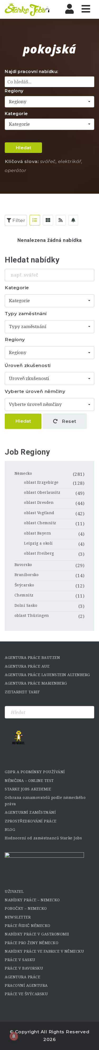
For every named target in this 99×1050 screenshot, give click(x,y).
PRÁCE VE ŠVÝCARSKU (26, 994)
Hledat (23, 147)
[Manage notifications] (14, 1036)
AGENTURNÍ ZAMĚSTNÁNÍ (30, 812)
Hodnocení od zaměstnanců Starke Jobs (43, 838)
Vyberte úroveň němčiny (35, 391)
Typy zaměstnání (26, 313)
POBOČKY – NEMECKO (26, 908)
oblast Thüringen (32, 615)
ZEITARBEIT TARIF (22, 692)
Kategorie (16, 113)
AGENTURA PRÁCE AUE (27, 666)
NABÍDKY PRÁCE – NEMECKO (32, 900)
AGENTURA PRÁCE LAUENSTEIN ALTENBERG (47, 675)
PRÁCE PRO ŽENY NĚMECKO (31, 943)
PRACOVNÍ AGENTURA (26, 985)
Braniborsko (27, 575)
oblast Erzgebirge (41, 482)
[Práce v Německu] (27, 9)
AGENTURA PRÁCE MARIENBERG (36, 683)
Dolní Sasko (26, 605)
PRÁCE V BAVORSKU (24, 968)
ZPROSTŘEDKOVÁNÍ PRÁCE (30, 821)
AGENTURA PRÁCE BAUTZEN (32, 657)
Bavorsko (23, 565)
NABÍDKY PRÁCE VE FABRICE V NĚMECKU (44, 951)
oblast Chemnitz (40, 523)
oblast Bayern (37, 533)
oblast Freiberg (39, 553)
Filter (18, 220)
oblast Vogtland (39, 513)
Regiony (14, 90)
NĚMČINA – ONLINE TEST (29, 781)
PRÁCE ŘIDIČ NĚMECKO (27, 926)
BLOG (10, 829)
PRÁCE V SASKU (20, 960)
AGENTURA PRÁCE (22, 977)
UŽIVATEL (14, 891)
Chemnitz (24, 595)
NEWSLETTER (18, 917)
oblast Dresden (39, 502)
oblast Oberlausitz (42, 492)
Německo (23, 473)
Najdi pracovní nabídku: (31, 71)
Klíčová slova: (22, 161)
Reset (68, 421)
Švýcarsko (24, 585)
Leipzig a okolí (38, 543)
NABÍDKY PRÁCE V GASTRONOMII (37, 934)
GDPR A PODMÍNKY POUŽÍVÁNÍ (35, 772)
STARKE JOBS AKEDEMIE (28, 789)
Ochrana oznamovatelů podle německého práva (45, 800)
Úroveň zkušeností (28, 365)
